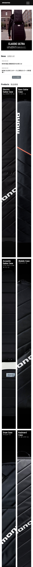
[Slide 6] (24, 48)
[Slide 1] (8, 48)
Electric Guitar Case (8, 90)
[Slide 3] (14, 48)
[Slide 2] (11, 48)
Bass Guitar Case (23, 90)
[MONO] (6, 3)
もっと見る (16, 77)
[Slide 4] (18, 48)
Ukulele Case (24, 261)
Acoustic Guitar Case (8, 262)
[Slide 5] (21, 48)
